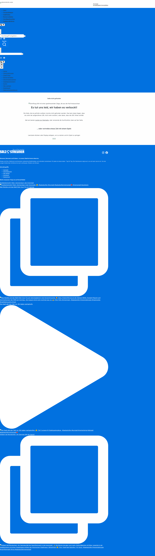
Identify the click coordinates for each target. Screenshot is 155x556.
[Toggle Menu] (1, 64)
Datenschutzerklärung (10, 90)
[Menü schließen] (1, 67)
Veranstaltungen (8, 12)
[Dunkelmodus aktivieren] (2, 25)
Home (5, 71)
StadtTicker (6, 14)
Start (4, 10)
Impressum (6, 88)
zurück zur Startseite (42, 120)
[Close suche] (0, 31)
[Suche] (24, 36)
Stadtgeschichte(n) (8, 21)
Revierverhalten (8, 17)
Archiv (5, 84)
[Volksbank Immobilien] (100, 5)
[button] (4, 44)
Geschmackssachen (9, 19)
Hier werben (7, 86)
